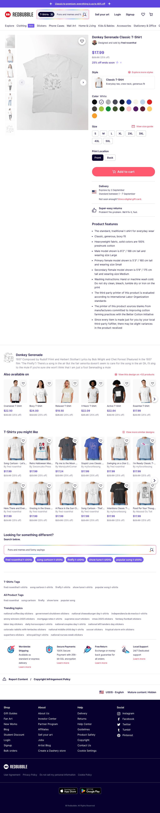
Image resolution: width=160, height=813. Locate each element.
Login (7, 740)
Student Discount (14, 734)
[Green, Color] (108, 108)
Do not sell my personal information (57, 774)
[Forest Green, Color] (122, 108)
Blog (6, 729)
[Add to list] (82, 41)
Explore (9, 25)
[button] (80, 3)
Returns (82, 718)
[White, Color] (101, 102)
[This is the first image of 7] (22, 82)
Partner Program (48, 724)
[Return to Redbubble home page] (19, 14)
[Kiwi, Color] (101, 108)
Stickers (41, 25)
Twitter (126, 724)
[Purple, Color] (135, 108)
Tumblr (126, 729)
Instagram (128, 713)
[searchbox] (80, 549)
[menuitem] (9, 25)
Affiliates (43, 729)
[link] (19, 559)
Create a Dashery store (52, 750)
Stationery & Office (145, 25)
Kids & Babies (106, 25)
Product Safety (86, 734)
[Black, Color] (94, 102)
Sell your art (45, 734)
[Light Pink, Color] (128, 108)
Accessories (124, 25)
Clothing (25, 25)
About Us (43, 713)
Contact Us (84, 745)
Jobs (41, 740)
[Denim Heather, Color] (115, 102)
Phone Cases (56, 25)
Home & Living (87, 25)
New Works (10, 724)
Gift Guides (10, 713)
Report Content (18, 679)
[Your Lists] (143, 14)
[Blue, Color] (128, 102)
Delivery (82, 713)
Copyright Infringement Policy (52, 679)
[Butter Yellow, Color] (149, 108)
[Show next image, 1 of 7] (83, 82)
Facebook (128, 718)
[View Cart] (151, 14)
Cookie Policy (85, 774)
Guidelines (84, 729)
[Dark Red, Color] (142, 108)
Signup (8, 745)
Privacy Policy (30, 774)
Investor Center (47, 718)
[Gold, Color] (94, 115)
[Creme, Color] (135, 102)
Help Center (85, 724)
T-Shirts (8, 581)
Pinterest (127, 735)
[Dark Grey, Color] (94, 108)
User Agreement (12, 774)
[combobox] (63, 14)
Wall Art (71, 25)
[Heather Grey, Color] (108, 102)
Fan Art (8, 718)
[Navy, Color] (122, 102)
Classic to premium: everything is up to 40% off (80, 3)
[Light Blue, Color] (142, 102)
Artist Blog (44, 745)
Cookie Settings (87, 750)
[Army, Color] (115, 108)
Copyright (83, 740)
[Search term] (84, 14)
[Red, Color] (149, 102)
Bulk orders (10, 750)
